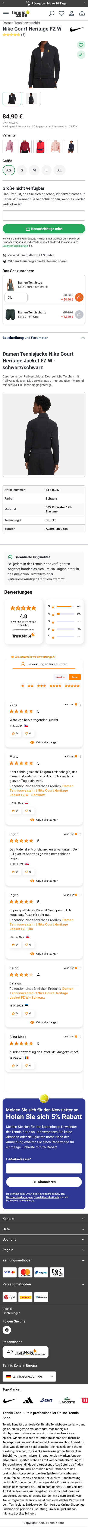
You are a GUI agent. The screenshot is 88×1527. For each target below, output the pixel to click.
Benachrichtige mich (47, 229)
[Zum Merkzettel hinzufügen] (81, 45)
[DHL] (25, 1297)
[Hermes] (41, 1297)
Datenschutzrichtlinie (18, 1200)
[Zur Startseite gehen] (20, 13)
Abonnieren (47, 1182)
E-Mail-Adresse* (18, 1159)
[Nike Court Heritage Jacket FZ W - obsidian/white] (71, 146)
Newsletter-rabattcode (46, 1197)
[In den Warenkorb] (79, 297)
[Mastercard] (25, 1272)
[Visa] (10, 1272)
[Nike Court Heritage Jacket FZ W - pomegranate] (25, 146)
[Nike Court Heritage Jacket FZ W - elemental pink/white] (9, 146)
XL (61, 171)
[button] (12, 657)
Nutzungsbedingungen (19, 1197)
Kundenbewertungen (24, 623)
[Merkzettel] (61, 13)
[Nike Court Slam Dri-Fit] (10, 284)
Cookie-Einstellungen (7, 1311)
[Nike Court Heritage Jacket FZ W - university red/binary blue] (40, 146)
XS (10, 171)
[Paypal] (41, 1272)
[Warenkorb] (82, 13)
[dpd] (10, 1297)
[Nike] (76, 28)
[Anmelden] (71, 13)
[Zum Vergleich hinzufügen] (81, 54)
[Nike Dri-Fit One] (10, 314)
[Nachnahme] (57, 1272)
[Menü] (6, 13)
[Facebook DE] (7, 1330)
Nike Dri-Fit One (28, 316)
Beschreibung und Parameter (25, 338)
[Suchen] (51, 13)
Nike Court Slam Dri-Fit (33, 286)
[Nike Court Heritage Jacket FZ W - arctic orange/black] (55, 146)
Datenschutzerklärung (15, 245)
